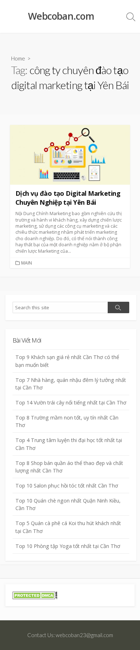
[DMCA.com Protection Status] (35, 595)
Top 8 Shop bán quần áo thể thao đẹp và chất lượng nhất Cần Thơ (69, 467)
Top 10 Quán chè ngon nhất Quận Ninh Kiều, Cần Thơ (68, 504)
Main (26, 263)
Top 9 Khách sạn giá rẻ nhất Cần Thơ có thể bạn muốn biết (67, 361)
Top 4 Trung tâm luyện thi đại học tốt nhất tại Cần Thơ (68, 444)
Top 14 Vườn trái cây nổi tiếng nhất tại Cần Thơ (70, 402)
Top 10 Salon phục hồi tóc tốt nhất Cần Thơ (66, 485)
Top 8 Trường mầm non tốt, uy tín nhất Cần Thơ (66, 421)
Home (18, 58)
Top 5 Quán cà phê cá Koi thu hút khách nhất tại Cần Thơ (68, 527)
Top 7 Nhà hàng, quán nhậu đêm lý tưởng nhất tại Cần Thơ (70, 384)
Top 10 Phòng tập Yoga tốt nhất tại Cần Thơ (67, 546)
